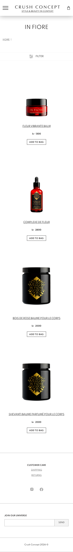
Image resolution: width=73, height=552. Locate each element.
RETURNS (36, 475)
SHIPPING (36, 470)
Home (6, 40)
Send (61, 523)
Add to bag (36, 142)
